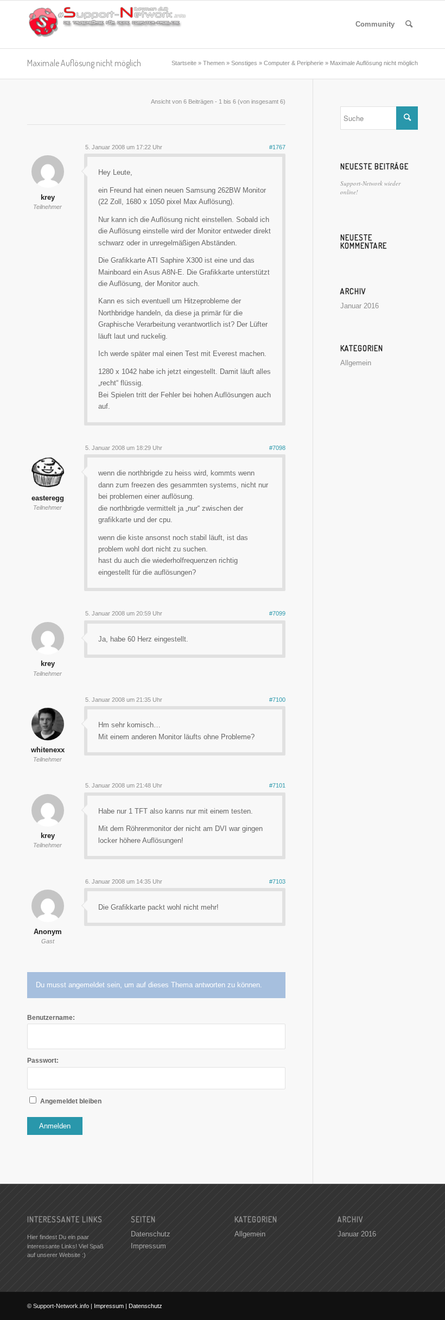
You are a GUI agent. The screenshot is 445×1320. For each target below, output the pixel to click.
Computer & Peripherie (293, 63)
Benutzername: (51, 1017)
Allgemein (355, 363)
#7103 (277, 881)
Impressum (148, 1246)
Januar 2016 (359, 306)
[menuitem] (375, 24)
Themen (214, 63)
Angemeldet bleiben (70, 1101)
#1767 (277, 147)
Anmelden (55, 1126)
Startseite (183, 63)
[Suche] (409, 24)
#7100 (277, 699)
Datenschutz (150, 1234)
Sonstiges (244, 63)
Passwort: (43, 1060)
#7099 (277, 613)
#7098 (277, 448)
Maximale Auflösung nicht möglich (84, 63)
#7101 (277, 785)
